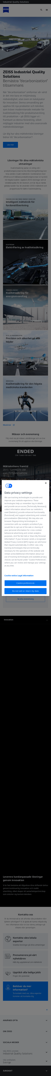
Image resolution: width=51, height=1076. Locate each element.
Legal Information (25, 575)
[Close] (46, 483)
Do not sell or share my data (25, 591)
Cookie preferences (25, 583)
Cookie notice (10, 575)
